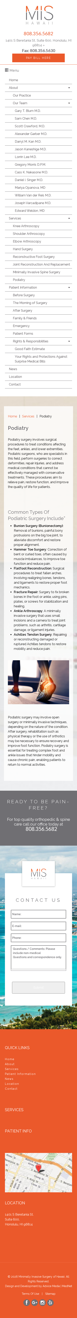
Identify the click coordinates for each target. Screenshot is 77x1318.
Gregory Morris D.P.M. (30, 164)
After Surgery (22, 310)
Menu (13, 70)
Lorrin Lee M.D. (26, 157)
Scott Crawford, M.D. (30, 126)
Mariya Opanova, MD (30, 187)
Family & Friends (25, 318)
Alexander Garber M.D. (31, 134)
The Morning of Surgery (30, 303)
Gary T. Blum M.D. (28, 111)
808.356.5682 (38, 33)
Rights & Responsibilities (30, 341)
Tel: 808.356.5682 (18, 1229)
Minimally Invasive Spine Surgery (36, 272)
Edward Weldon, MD (30, 211)
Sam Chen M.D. (26, 118)
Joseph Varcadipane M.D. (33, 203)
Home (13, 80)
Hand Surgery (23, 249)
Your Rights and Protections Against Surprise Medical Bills (41, 359)
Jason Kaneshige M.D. (30, 149)
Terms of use (30, 1293)
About (13, 88)
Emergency (21, 326)
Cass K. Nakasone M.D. (31, 172)
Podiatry (19, 280)
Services (15, 218)
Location (15, 377)
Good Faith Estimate (30, 349)
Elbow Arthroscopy (27, 241)
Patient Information (23, 287)
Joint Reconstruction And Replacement (41, 264)
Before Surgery (24, 295)
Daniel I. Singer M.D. (29, 180)
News (13, 369)
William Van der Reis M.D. (33, 195)
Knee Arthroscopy (26, 226)
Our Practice (22, 95)
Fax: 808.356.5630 (18, 1234)
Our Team (20, 103)
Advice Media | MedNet (57, 1286)
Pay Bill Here (38, 57)
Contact (15, 384)
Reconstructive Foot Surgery (34, 257)
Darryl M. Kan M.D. (28, 141)
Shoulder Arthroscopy (29, 234)
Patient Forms (23, 333)
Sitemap (50, 1293)
